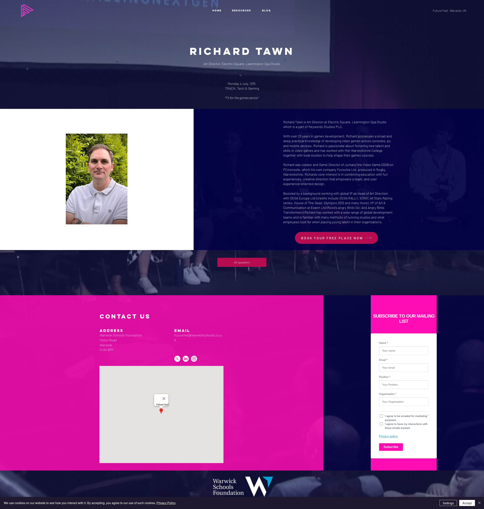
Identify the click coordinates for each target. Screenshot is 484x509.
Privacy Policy (166, 503)
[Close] (479, 503)
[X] (177, 359)
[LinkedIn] (186, 359)
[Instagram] (194, 359)
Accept (467, 503)
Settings (448, 503)
